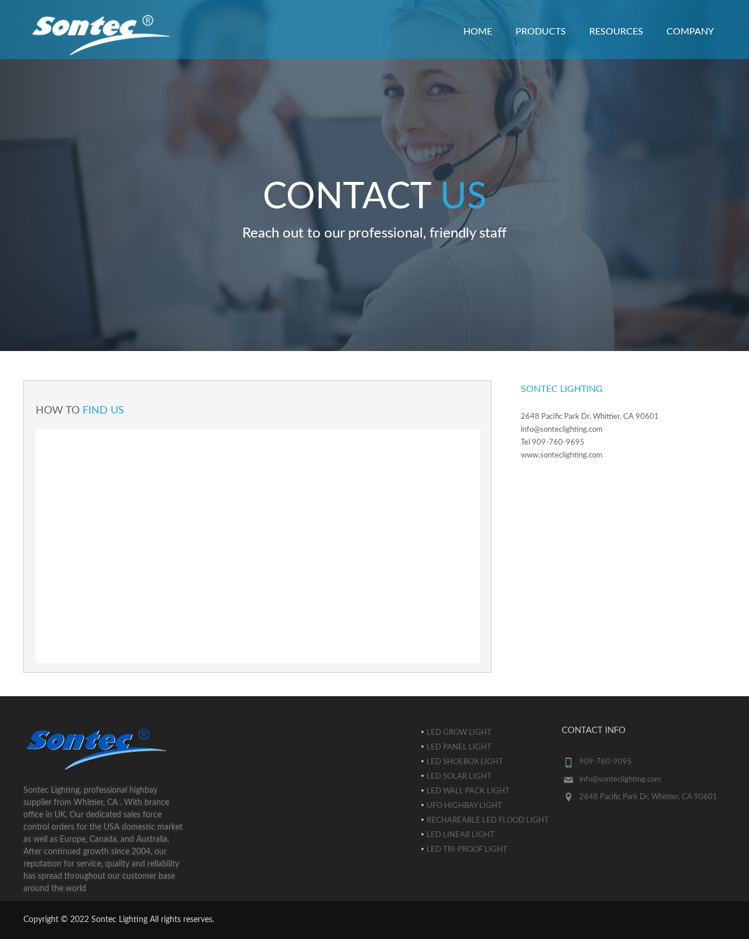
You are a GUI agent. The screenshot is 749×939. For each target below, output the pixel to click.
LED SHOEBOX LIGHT (465, 762)
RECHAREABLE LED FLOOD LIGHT (488, 820)
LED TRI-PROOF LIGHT (467, 850)
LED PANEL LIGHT (459, 747)
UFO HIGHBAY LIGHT (464, 806)
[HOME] (374, 22)
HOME (477, 31)
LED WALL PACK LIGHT (468, 791)
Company (690, 31)
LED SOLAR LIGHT (459, 776)
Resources (616, 31)
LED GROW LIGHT (459, 733)
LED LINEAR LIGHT (460, 835)
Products (541, 31)
